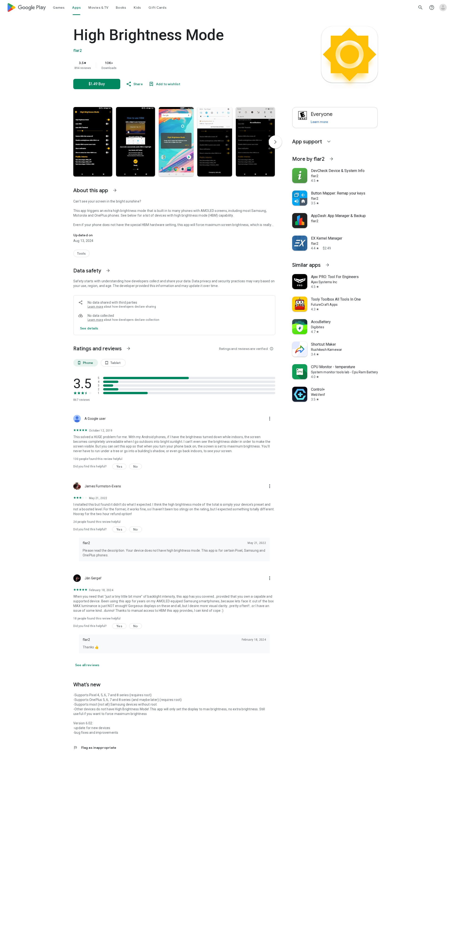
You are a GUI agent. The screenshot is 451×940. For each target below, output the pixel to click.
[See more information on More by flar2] (331, 158)
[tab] (58, 7)
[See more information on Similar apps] (327, 265)
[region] (167, 65)
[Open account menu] (443, 7)
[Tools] (81, 253)
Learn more (95, 306)
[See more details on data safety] (89, 328)
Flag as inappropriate (94, 747)
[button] (92, 141)
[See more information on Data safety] (108, 270)
